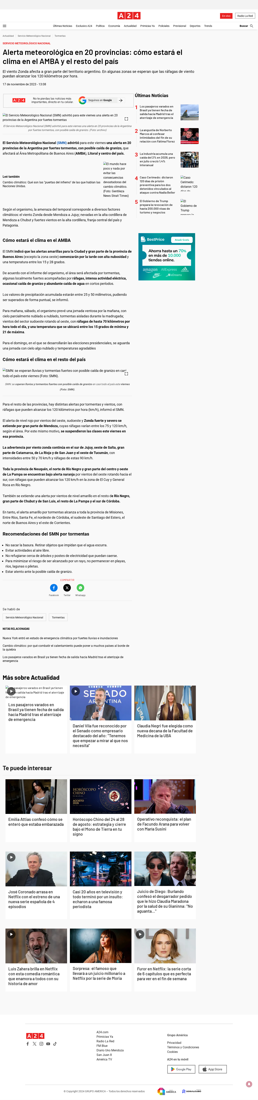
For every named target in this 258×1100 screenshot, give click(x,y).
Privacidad (174, 1043)
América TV (104, 1059)
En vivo (226, 15)
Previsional (179, 25)
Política (100, 25)
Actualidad (130, 25)
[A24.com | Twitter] (34, 1044)
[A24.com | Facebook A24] (28, 1044)
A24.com (102, 1032)
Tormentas (60, 36)
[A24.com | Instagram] (41, 1044)
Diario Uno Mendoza (110, 1050)
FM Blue (102, 1046)
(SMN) (61, 143)
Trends (208, 25)
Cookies (172, 1052)
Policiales (163, 25)
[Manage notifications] (249, 1084)
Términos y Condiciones (183, 1047)
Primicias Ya (147, 25)
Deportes (195, 25)
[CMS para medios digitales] (188, 1091)
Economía (114, 25)
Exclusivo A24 (84, 25)
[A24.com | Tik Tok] (55, 1044)
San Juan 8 (104, 1055)
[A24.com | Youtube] (48, 1044)
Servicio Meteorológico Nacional (34, 36)
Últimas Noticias (62, 25)
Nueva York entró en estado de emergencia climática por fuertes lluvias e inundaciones (60, 638)
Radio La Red (245, 15)
